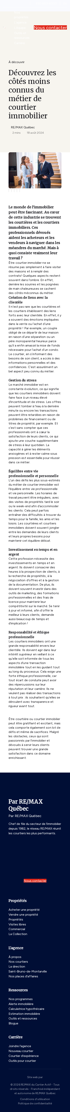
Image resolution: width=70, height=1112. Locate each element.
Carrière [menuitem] (19, 43)
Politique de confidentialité (35, 1103)
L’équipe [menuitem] (20, 28)
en (65, 3)
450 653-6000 (46, 3)
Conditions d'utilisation (35, 1099)
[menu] (22, 15)
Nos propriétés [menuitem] (21, 15)
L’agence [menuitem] (20, 22)
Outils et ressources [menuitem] (22, 35)
